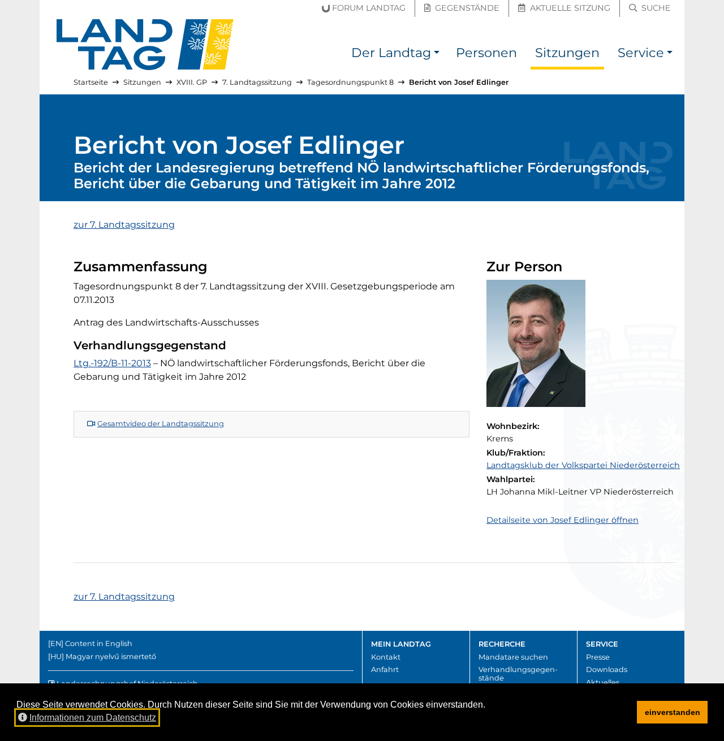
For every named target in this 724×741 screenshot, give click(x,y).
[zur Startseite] (145, 44)
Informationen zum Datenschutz (92, 717)
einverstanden (672, 712)
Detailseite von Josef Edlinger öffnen (562, 520)
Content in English (98, 643)
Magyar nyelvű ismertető (111, 656)
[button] (436, 54)
